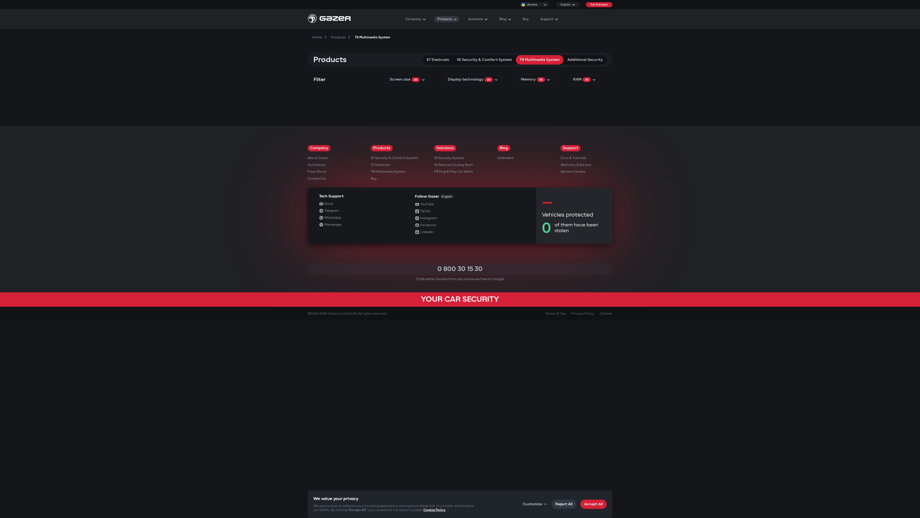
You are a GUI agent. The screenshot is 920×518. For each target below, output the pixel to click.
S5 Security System (449, 158)
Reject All (564, 504)
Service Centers (573, 172)
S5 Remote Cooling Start (453, 165)
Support (570, 148)
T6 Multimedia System (540, 60)
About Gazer (318, 158)
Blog (504, 148)
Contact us (317, 179)
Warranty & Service (576, 165)
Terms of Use (555, 314)
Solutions (445, 148)
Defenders (505, 158)
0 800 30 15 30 (460, 269)
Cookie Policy (434, 510)
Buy (374, 179)
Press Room (317, 172)
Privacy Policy (583, 314)
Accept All (593, 504)
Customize (532, 504)
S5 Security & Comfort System (484, 60)
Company (319, 148)
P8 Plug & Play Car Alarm (453, 172)
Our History (317, 165)
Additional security (585, 60)
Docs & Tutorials (573, 158)
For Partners (599, 4)
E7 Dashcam (438, 60)
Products (381, 148)
